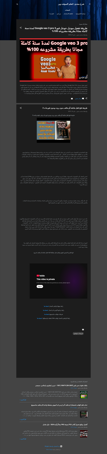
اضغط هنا (46, 306)
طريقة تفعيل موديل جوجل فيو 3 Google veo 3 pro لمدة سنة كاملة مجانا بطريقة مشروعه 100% (56, 30)
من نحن (59, 14)
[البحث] (17, 4)
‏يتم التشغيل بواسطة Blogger (52, 446)
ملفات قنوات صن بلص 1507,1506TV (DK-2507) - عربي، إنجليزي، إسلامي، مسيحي (61, 385)
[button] (21, 28)
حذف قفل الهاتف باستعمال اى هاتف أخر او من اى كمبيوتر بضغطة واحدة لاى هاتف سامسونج (59, 405)
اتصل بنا (52, 14)
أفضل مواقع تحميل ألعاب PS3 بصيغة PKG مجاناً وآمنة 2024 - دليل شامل (65, 424)
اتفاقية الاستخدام (68, 14)
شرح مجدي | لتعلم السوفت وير (71, 4)
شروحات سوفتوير (78, 333)
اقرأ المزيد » (23, 400)
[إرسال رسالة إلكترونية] (72, 99)
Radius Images (49, 449)
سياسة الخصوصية (80, 14)
